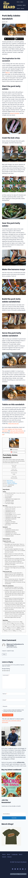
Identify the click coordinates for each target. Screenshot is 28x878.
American (9, 482)
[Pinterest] (20, 869)
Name (5, 694)
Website (5, 706)
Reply (4, 654)
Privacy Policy (14, 874)
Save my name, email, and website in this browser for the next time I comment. (14, 710)
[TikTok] (25, 869)
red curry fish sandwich (17, 431)
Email (5, 700)
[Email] (23, 869)
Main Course (10, 480)
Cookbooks (19, 5)
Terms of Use (22, 874)
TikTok (12, 759)
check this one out (13, 423)
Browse (22, 8)
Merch (24, 5)
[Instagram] (15, 869)
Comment (6, 675)
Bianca (8, 72)
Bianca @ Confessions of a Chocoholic (15, 645)
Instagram (6, 759)
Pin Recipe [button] (14, 452)
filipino (13, 482)
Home (18, 2)
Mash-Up (9, 483)
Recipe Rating (6, 668)
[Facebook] (13, 869)
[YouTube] (18, 869)
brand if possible (14, 113)
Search (18, 8)
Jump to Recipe (10, 38)
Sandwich (14, 483)
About (21, 2)
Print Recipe (20, 38)
